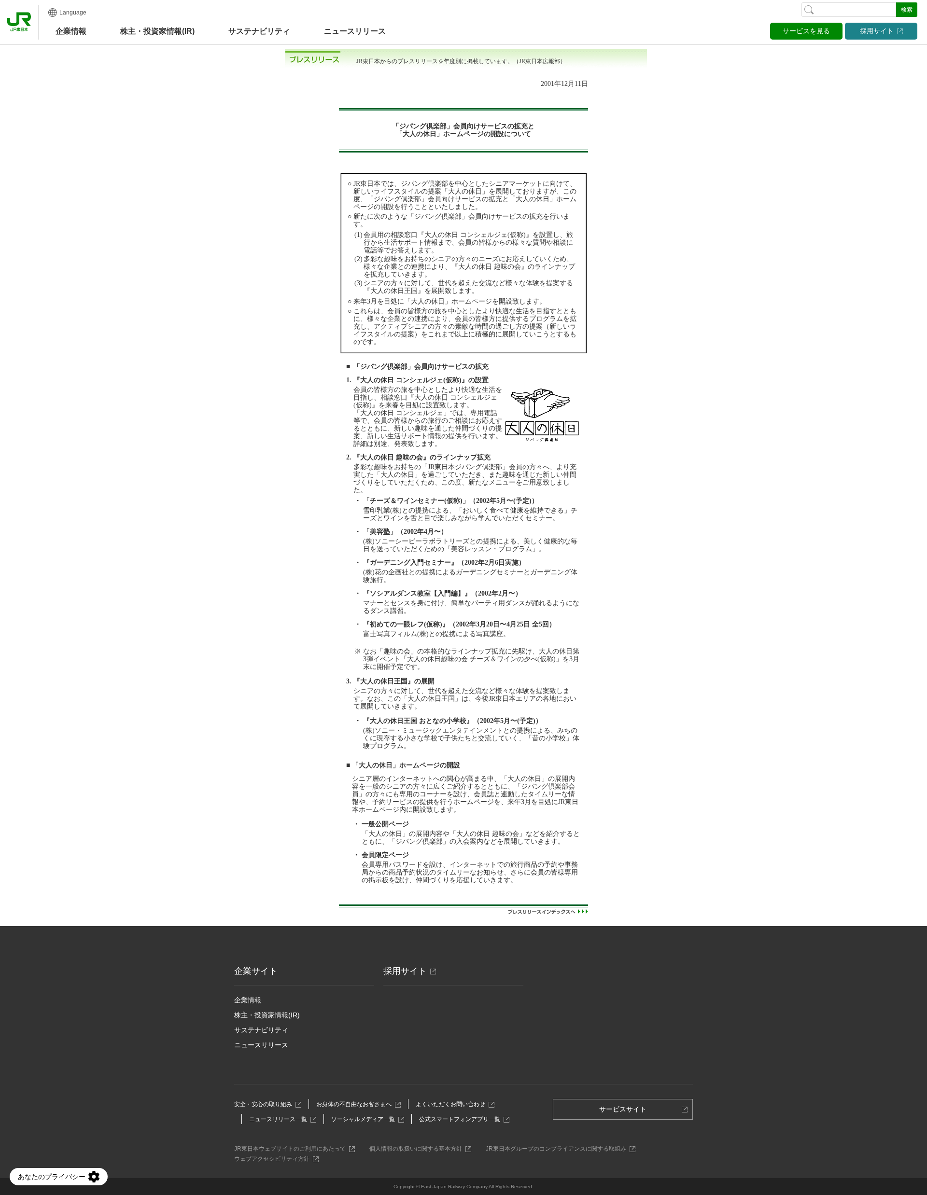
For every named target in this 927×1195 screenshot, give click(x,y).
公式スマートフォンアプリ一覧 (462, 1119)
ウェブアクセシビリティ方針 (274, 1158)
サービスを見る (806, 31)
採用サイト (877, 31)
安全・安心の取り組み (265, 1104)
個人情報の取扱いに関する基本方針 (418, 1148)
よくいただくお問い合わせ (453, 1104)
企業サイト (256, 971)
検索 (907, 9)
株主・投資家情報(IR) (267, 1015)
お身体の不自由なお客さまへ (356, 1104)
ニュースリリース (355, 31)
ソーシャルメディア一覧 (365, 1119)
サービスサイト (626, 1112)
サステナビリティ (261, 1030)
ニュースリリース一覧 (280, 1119)
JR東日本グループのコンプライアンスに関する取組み (559, 1148)
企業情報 (71, 31)
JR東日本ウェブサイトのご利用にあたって (292, 1148)
